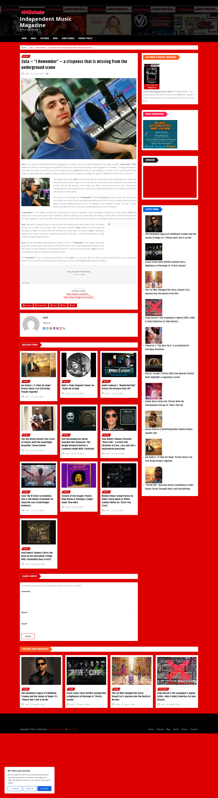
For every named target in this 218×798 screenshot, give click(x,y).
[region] (29, 780)
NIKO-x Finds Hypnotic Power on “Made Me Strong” (78, 387)
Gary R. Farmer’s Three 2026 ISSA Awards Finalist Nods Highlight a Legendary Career (169, 375)
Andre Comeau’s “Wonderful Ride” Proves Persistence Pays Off (119, 387)
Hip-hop (28, 305)
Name (24, 612)
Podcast (160, 729)
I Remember (80, 288)
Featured (44, 38)
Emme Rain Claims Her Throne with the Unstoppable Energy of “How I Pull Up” (164, 403)
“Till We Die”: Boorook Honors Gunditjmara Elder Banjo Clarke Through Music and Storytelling (169, 487)
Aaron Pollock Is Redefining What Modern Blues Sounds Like (169, 431)
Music (33, 38)
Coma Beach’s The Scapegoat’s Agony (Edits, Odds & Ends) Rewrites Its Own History (170, 319)
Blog (168, 729)
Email (24, 623)
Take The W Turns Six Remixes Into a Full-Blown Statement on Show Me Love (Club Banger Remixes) (37, 501)
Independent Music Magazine (46, 21)
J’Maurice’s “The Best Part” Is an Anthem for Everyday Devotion (167, 347)
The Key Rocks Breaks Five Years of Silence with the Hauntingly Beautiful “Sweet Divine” (38, 442)
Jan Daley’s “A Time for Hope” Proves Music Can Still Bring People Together (36, 389)
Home (24, 38)
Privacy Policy (86, 38)
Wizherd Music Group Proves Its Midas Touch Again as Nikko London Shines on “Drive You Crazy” (117, 501)
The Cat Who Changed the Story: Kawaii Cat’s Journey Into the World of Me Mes (167, 292)
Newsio (62, 729)
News (55, 38)
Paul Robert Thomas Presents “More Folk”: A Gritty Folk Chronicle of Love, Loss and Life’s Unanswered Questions (119, 444)
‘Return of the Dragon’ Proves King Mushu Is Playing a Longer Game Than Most (77, 499)
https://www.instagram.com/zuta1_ (79, 297)
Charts (184, 729)
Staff (27, 74)
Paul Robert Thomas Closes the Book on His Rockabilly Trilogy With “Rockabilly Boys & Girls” (37, 556)
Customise (15, 788)
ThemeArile (73, 729)
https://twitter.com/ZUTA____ (78, 294)
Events (176, 729)
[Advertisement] (171, 182)
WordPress (52, 729)
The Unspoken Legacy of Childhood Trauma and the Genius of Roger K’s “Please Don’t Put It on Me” (170, 236)
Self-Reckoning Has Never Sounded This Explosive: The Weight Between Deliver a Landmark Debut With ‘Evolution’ (78, 444)
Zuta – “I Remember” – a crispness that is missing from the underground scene (60, 47)
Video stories (68, 38)
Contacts (194, 729)
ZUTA (75, 288)
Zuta (73, 305)
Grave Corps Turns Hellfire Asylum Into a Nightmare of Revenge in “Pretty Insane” (165, 264)
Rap (64, 305)
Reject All (29, 788)
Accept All (44, 788)
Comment (25, 591)
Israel (55, 305)
